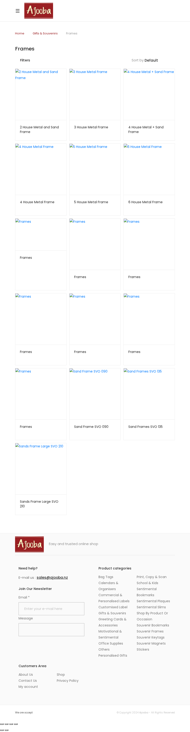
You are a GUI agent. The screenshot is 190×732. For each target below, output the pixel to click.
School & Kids (147, 583)
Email (24, 597)
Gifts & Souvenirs (45, 33)
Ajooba (143, 712)
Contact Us (28, 680)
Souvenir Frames (150, 631)
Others (104, 649)
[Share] (11, 724)
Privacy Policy (68, 680)
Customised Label (112, 607)
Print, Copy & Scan (152, 577)
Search (159, 10)
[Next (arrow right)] (6, 730)
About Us (26, 674)
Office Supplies (110, 643)
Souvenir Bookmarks (153, 625)
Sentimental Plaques (153, 601)
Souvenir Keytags (151, 637)
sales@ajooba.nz (52, 577)
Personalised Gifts (112, 655)
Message (26, 618)
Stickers (143, 649)
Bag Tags (105, 577)
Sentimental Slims (151, 607)
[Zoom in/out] (2, 724)
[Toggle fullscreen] (6, 724)
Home (19, 33)
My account (28, 686)
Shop (61, 674)
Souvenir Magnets (151, 643)
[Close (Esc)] (16, 724)
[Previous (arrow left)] (2, 730)
